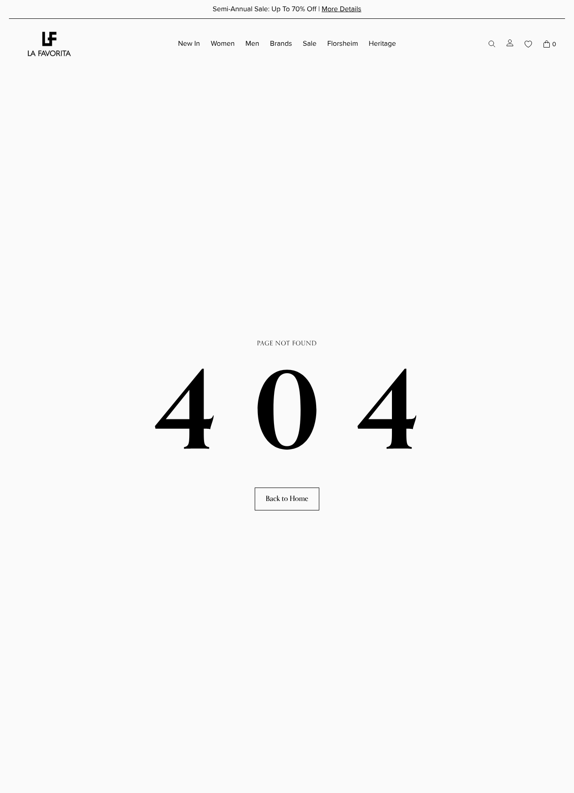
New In (189, 43)
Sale (309, 43)
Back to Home (287, 499)
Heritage (382, 43)
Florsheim (342, 43)
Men (252, 43)
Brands (281, 43)
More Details (341, 9)
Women (223, 43)
